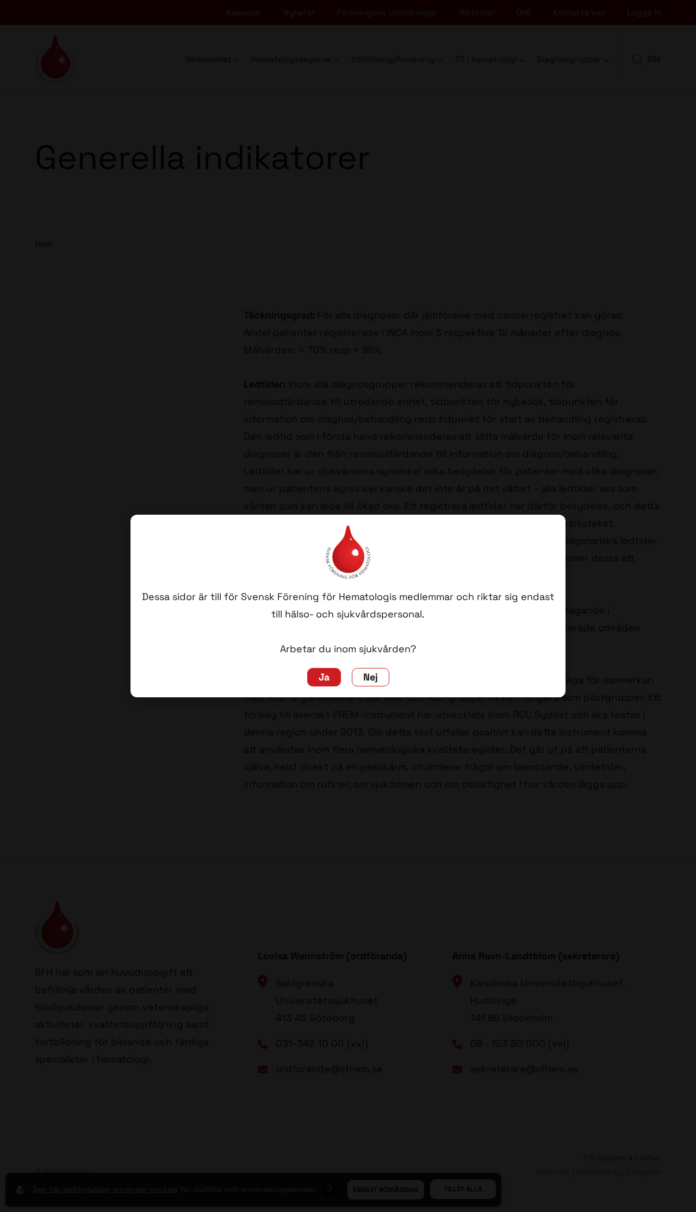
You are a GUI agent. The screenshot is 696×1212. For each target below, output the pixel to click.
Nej (370, 677)
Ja (324, 677)
